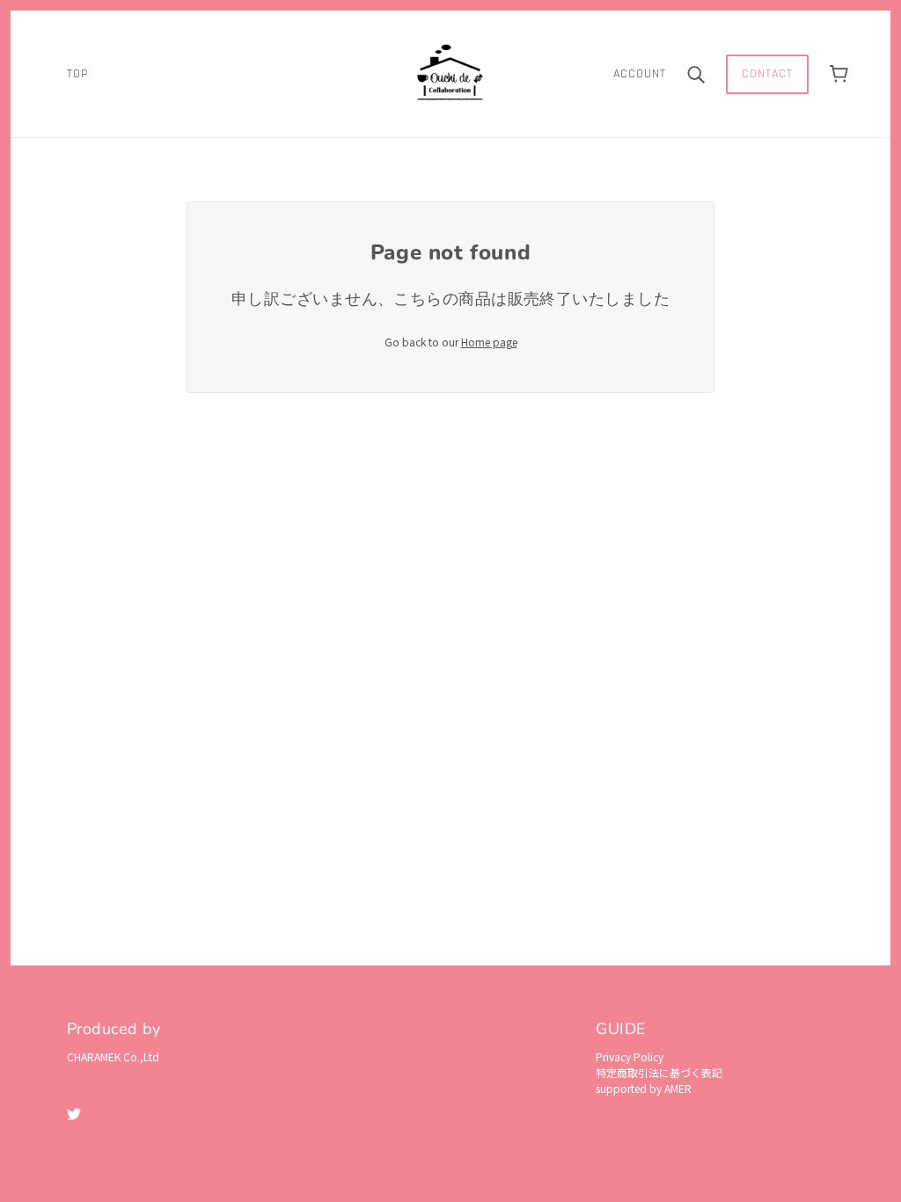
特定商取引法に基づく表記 (659, 1072)
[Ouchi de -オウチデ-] (450, 71)
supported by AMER (644, 1088)
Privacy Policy (629, 1056)
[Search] (696, 74)
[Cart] (839, 74)
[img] (74, 1112)
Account (639, 74)
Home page (489, 341)
